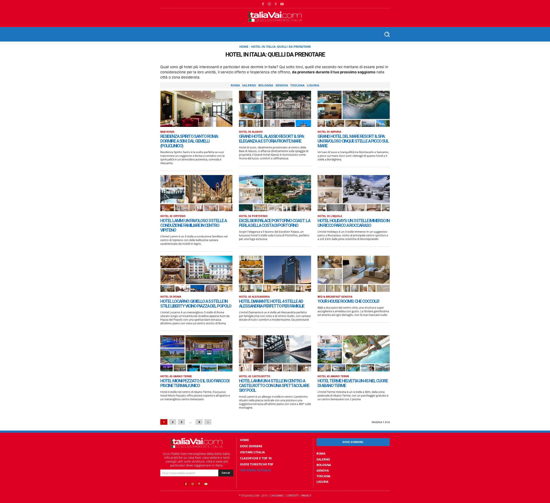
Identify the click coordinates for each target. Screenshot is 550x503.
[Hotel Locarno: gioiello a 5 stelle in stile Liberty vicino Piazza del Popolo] (196, 274)
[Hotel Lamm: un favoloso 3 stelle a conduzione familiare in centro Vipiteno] (196, 193)
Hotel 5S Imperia (329, 131)
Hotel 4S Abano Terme (176, 376)
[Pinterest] (276, 4)
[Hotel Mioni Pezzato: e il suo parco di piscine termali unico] (196, 353)
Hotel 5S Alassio (251, 131)
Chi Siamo (276, 495)
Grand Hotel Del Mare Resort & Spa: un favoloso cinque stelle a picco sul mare (353, 141)
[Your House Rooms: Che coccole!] (354, 274)
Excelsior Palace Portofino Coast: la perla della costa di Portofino (274, 223)
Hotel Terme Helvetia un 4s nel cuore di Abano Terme (353, 383)
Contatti (292, 495)
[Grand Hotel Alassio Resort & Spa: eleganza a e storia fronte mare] (275, 109)
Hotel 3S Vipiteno (173, 216)
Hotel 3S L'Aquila (330, 216)
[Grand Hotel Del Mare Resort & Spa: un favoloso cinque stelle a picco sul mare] (354, 109)
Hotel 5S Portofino (253, 216)
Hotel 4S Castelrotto (254, 376)
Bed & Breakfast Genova (335, 296)
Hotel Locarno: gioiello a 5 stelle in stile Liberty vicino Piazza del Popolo (195, 304)
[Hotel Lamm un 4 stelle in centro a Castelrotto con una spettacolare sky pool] (275, 353)
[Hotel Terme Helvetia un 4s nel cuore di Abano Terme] (354, 353)
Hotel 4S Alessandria (254, 296)
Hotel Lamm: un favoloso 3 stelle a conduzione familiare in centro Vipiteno (193, 225)
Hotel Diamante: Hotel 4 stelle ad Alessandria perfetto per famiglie (271, 304)
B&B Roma (167, 131)
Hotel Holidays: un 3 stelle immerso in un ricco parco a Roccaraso (354, 223)
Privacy (306, 495)
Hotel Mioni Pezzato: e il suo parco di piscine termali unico (194, 383)
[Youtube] (282, 4)
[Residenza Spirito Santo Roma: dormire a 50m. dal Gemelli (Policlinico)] (196, 109)
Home (243, 47)
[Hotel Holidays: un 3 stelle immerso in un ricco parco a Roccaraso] (354, 193)
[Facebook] (263, 4)
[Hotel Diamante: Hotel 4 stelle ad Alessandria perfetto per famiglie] (275, 274)
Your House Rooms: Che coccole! (348, 301)
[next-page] (207, 422)
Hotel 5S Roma (170, 296)
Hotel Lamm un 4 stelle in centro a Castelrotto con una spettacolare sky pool (274, 385)
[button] (387, 34)
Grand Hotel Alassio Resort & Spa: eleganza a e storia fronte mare (271, 139)
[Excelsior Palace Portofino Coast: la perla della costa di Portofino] (275, 193)
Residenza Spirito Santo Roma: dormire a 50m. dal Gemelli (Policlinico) (189, 141)
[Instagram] (269, 4)
